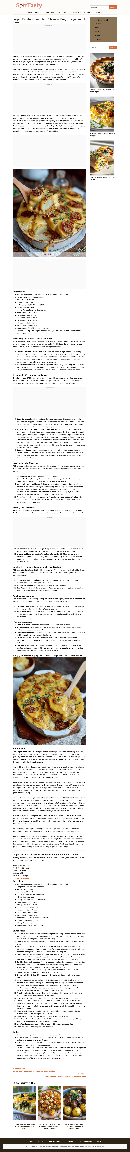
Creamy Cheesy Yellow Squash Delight (102, 134)
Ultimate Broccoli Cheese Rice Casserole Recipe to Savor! (25, 1126)
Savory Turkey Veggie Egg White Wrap (103, 178)
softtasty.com (100, 1146)
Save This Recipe (22, 878)
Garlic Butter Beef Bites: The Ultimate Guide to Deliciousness (74, 1126)
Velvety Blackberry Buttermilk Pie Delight (102, 90)
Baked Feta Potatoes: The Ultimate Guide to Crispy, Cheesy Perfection (49, 1126)
